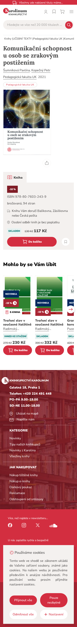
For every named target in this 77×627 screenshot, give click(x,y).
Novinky (15, 438)
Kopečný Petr (40, 70)
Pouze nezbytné (53, 600)
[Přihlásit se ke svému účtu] (46, 11)
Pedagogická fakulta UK (47, 39)
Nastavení (56, 614)
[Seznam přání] (54, 11)
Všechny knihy (19, 456)
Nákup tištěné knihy (23, 475)
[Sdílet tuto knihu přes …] (47, 163)
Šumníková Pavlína (16, 70)
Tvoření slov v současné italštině (17, 322)
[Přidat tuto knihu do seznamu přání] (65, 241)
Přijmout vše (23, 600)
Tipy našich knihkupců (24, 444)
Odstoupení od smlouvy (26, 499)
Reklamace (17, 493)
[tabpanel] (38, 216)
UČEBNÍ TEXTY (22, 39)
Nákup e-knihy (19, 481)
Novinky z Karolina (22, 450)
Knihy (7, 39)
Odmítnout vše (23, 614)
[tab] (15, 177)
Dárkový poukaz (20, 487)
